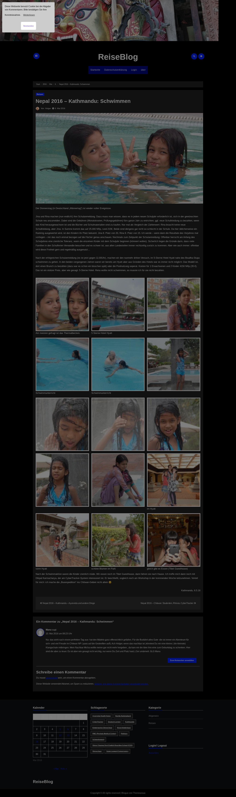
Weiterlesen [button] (29, 15)
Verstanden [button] (28, 26)
